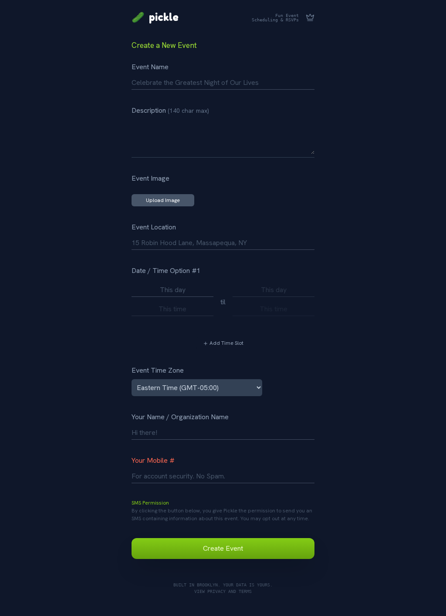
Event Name (150, 66)
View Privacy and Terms (223, 591)
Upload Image (163, 200)
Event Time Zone (158, 370)
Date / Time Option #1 (166, 270)
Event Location (154, 227)
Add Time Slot (225, 343)
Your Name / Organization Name (180, 416)
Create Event (223, 548)
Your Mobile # (153, 460)
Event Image (150, 178)
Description (170, 110)
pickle (155, 17)
